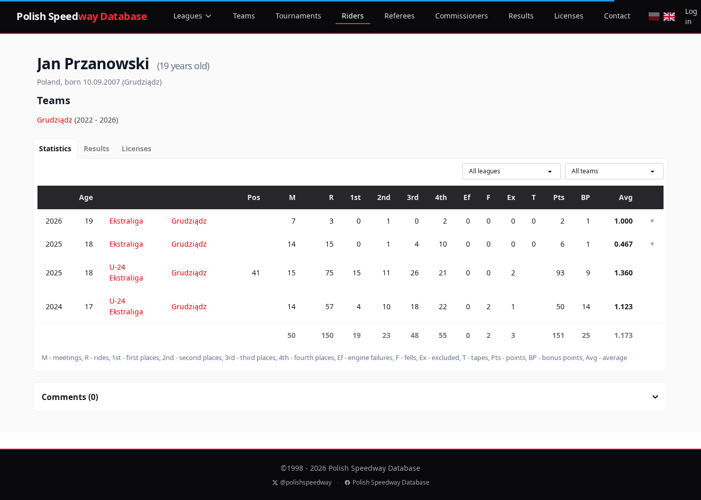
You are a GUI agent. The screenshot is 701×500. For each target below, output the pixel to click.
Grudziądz (55, 120)
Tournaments (298, 16)
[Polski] (654, 16)
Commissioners (461, 16)
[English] (669, 16)
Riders (353, 16)
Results (521, 16)
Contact (617, 16)
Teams (244, 16)
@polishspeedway (306, 482)
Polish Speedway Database (391, 482)
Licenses (568, 16)
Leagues (187, 16)
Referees (399, 16)
